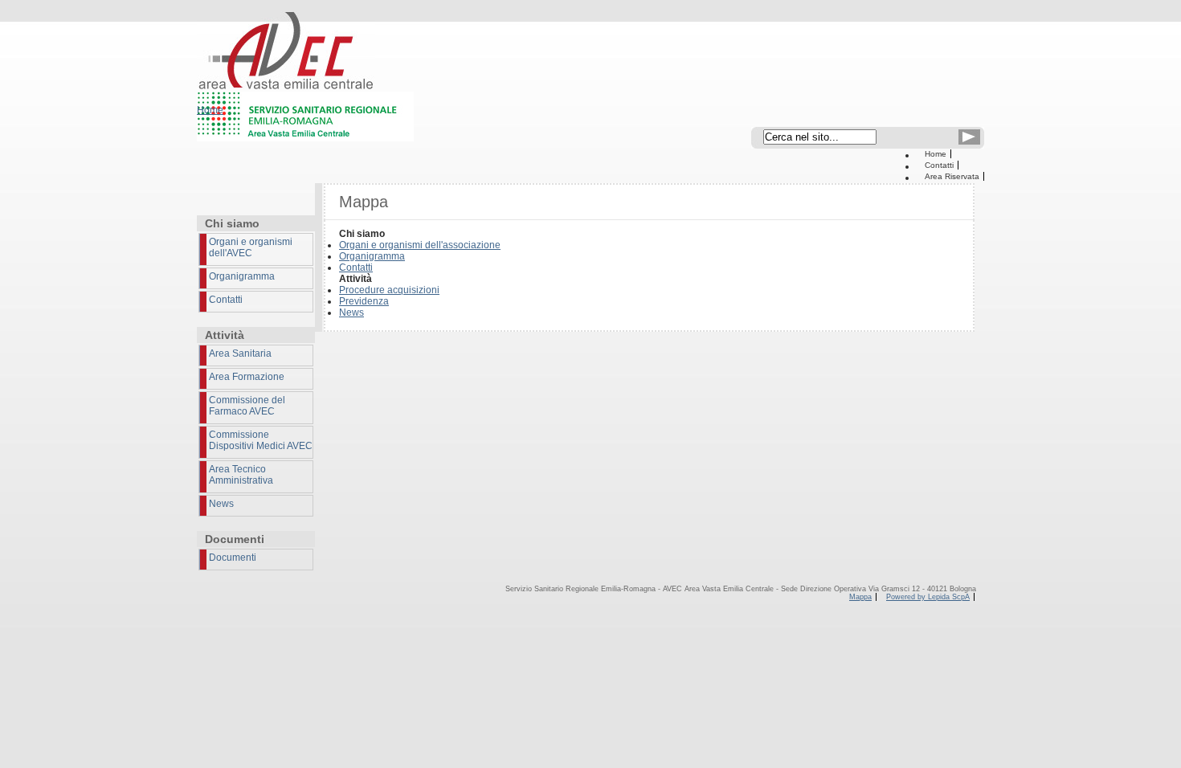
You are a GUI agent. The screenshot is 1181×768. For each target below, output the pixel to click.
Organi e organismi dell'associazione (420, 245)
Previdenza (364, 301)
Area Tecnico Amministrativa (241, 475)
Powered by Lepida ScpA (928, 597)
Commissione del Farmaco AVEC (247, 405)
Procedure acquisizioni (389, 290)
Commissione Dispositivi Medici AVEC (261, 440)
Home (935, 153)
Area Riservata (952, 176)
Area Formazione (246, 376)
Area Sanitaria (240, 353)
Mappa (860, 597)
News (221, 503)
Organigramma (242, 276)
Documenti (232, 557)
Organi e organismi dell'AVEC (250, 247)
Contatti (939, 165)
